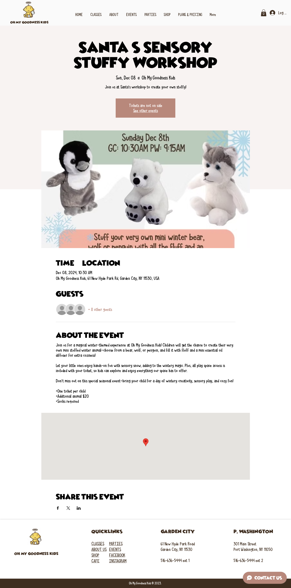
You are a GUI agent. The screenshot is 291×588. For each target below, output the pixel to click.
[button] (95, 12)
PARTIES (115, 543)
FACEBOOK (117, 555)
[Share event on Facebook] (58, 508)
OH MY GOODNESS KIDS (29, 22)
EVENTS (115, 549)
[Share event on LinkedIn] (79, 508)
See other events (145, 110)
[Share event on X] (68, 508)
